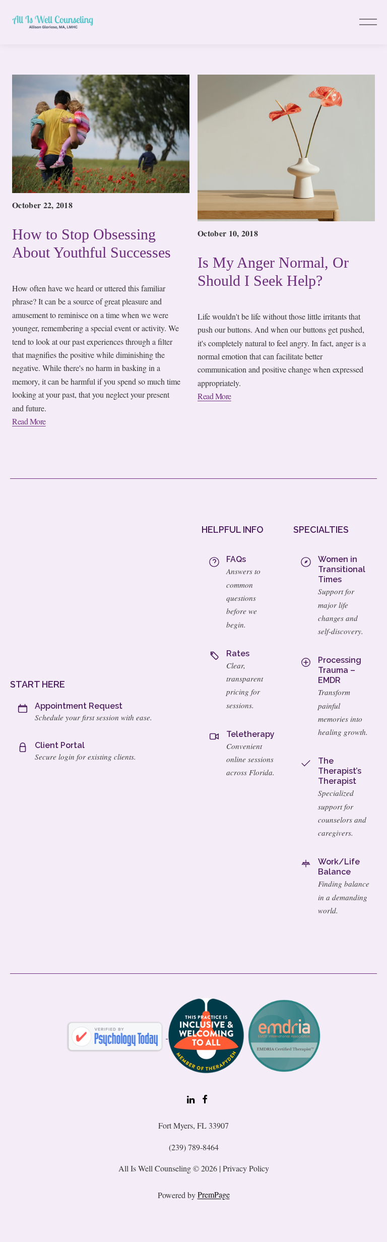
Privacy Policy (246, 1168)
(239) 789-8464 (194, 1147)
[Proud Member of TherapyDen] (206, 1034)
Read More (29, 421)
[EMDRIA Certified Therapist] (284, 1034)
